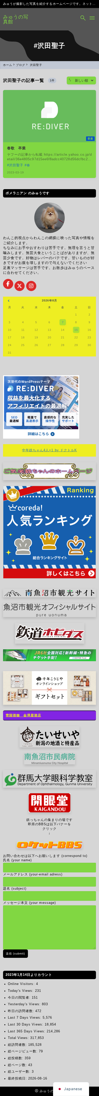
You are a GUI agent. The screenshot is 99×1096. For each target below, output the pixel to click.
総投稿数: (16, 1058)
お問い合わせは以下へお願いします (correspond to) (45, 856)
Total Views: (19, 1038)
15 (76, 329)
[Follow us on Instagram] (31, 286)
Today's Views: (21, 991)
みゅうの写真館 (15, 19)
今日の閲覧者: (20, 997)
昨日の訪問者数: (22, 1011)
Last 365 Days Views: (27, 1031)
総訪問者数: (18, 1045)
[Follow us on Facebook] (8, 284)
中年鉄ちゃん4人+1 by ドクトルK (49, 450)
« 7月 (8, 301)
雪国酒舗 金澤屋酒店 (23, 715)
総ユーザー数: (20, 1071)
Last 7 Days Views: (25, 1017)
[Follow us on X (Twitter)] (19, 286)
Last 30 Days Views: (26, 1024)
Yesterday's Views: (25, 1004)
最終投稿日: (18, 1078)
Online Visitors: (22, 984)
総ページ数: (18, 1065)
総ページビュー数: (23, 1051)
